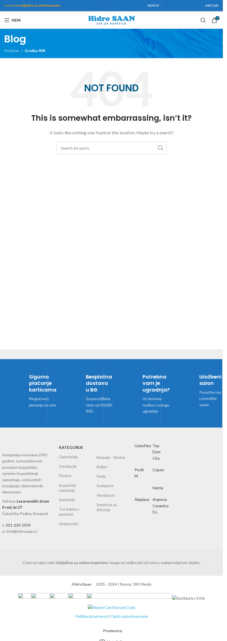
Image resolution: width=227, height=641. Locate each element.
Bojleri (102, 466)
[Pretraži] (203, 20)
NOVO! (153, 5)
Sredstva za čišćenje (107, 507)
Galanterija (68, 456)
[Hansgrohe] (158, 474)
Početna (11, 50)
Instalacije (68, 466)
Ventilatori (106, 495)
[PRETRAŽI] (160, 147)
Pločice (65, 475)
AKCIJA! (212, 5)
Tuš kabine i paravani (69, 511)
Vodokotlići (68, 523)
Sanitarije (67, 499)
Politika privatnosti (91, 616)
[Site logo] (111, 19)
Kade (101, 476)
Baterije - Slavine (111, 457)
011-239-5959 (18, 525)
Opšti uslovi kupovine (129, 616)
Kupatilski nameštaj (67, 488)
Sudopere (105, 485)
